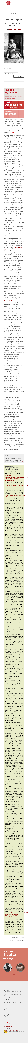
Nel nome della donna (13, 1030)
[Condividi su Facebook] (19, 82)
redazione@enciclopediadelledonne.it (15, 995)
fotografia (14, 71)
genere (5, 71)
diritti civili (19, 71)
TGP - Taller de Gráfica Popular (10, 73)
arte (9, 71)
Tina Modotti (8, 301)
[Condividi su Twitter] (22, 82)
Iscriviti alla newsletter (9, 1026)
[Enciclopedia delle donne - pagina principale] (14, 3)
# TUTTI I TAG (18, 76)
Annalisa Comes (15, 29)
